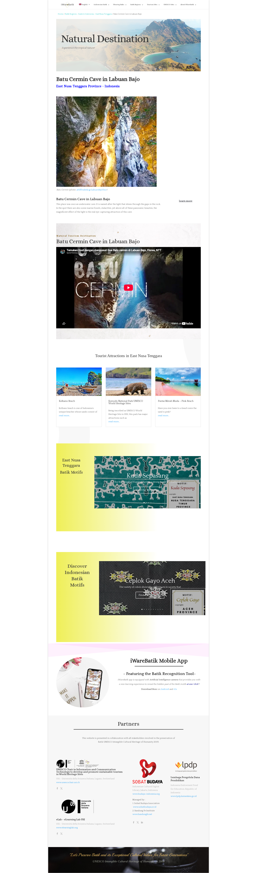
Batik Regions (135, 4)
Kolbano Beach (67, 401)
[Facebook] (57, 788)
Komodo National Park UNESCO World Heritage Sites (125, 402)
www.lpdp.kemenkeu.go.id (184, 796)
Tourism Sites (152, 4)
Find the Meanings (147, 490)
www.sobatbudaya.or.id (144, 807)
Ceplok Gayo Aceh (150, 580)
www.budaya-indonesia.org (146, 794)
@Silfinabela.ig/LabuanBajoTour (91, 190)
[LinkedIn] (142, 822)
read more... (64, 415)
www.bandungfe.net (142, 814)
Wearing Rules (118, 4)
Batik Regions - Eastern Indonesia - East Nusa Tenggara (88, 14)
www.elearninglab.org (67, 827)
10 (162, 609)
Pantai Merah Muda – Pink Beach (176, 401)
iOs (175, 689)
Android (165, 689)
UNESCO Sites (169, 4)
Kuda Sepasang (148, 475)
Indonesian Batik (100, 4)
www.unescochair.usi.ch (68, 782)
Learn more (185, 201)
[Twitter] (61, 788)
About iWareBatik (187, 4)
